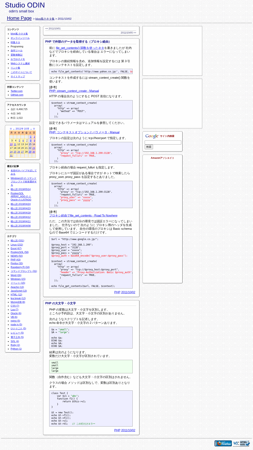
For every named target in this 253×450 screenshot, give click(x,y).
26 (18, 151)
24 (11, 151)
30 (33, 151)
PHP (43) (16, 259)
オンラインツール (20, 38)
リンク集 (15, 67)
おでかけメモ (18, 59)
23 (33, 148)
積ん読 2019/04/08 (21, 225)
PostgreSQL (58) (20, 252)
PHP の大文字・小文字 (60, 303)
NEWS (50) (17, 256)
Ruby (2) (15, 345)
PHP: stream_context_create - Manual (74, 90)
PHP (117, 292)
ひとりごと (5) (18, 328)
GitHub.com (17, 94)
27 (22, 151)
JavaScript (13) (19, 290)
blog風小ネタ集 (45, 18)
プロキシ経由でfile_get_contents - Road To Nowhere (83, 215)
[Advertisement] (172, 51)
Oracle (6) (16, 313)
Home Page (19, 18)
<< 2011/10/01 (53, 28)
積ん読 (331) (17, 240)
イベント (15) (18, 283)
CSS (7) (15, 305)
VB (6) (14, 317)
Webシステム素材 (20, 63)
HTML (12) (16, 294)
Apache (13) (17, 287)
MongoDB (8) (18, 302)
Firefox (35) (17, 263)
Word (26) (16, 275)
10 (11, 144)
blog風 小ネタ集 (19, 33)
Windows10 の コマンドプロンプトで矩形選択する (24, 181)
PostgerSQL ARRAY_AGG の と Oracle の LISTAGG (21, 196)
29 (30, 151)
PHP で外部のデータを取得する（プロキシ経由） (78, 41)
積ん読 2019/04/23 (21, 208)
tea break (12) (18, 298)
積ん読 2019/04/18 (21, 212)
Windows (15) (18, 279)
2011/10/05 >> (128, 32)
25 (15, 151)
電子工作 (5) (17, 337)
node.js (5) (16, 324)
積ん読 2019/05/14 (21, 189)
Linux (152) (17, 244)
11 (15, 144)
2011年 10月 (22, 128)
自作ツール (17, 50)
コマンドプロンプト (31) (24, 271)
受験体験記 (17, 54)
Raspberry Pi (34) (20, 267)
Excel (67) (16, 248)
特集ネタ (15, 42)
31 (11, 155)
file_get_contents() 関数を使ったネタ (80, 47)
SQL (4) (15, 341)
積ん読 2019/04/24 (21, 204)
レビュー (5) (17, 332)
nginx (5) (15, 320)
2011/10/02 (128, 292)
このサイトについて (21, 72)
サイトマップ (18, 76)
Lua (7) (14, 309)
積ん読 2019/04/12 (21, 217)
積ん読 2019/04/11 (21, 221)
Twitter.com (17, 91)
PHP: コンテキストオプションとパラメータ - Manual (84, 132)
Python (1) (16, 348)
